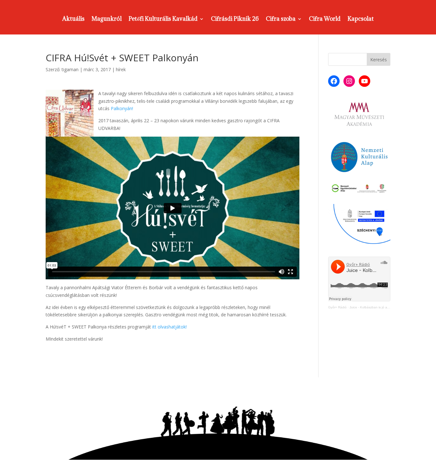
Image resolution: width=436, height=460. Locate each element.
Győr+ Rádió (337, 307)
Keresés (378, 60)
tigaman (70, 69)
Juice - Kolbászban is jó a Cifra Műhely (378, 307)
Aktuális (73, 19)
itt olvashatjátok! (169, 327)
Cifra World (325, 19)
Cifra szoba (281, 19)
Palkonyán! (122, 108)
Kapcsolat (361, 19)
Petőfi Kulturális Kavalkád (163, 19)
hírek (121, 69)
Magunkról (107, 19)
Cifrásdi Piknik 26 (235, 19)
